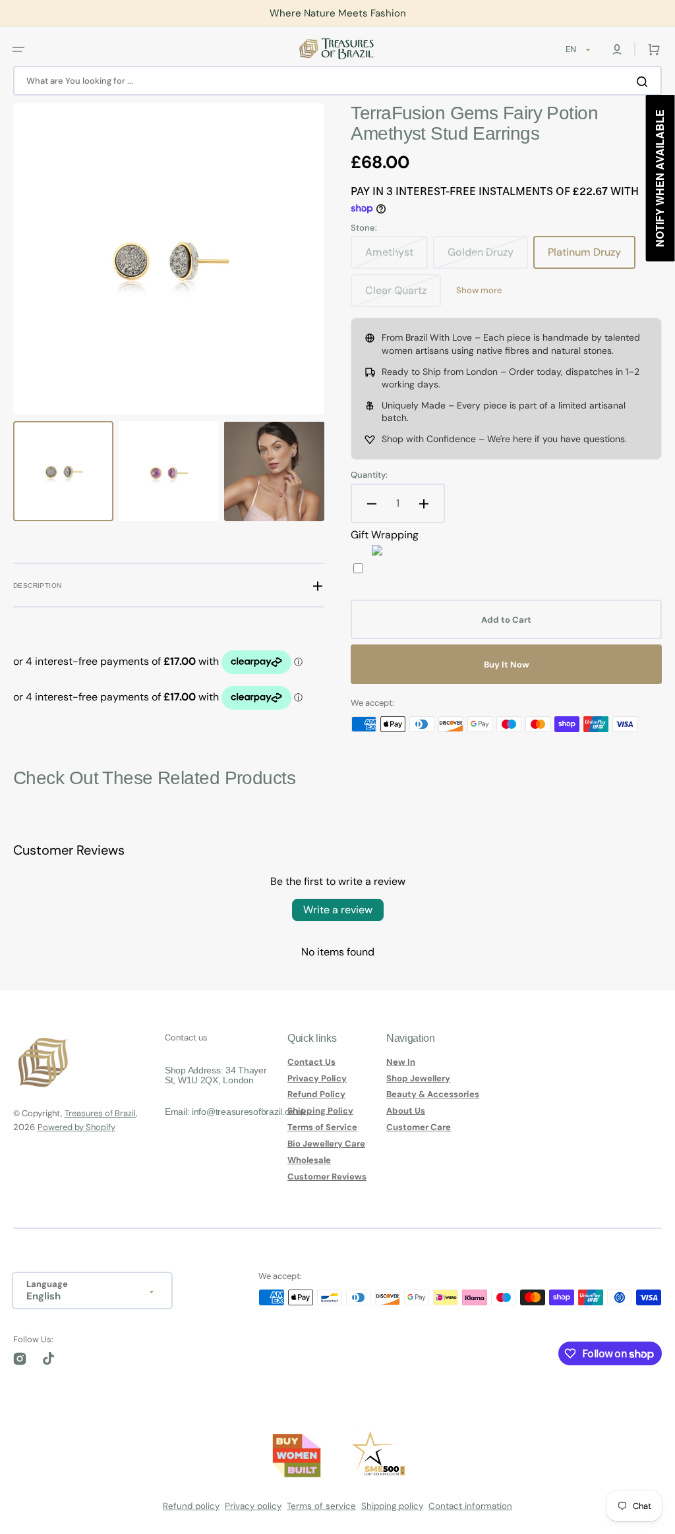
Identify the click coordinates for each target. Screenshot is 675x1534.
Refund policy (191, 1506)
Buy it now (506, 664)
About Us (405, 1110)
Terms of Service (322, 1127)
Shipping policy (392, 1506)
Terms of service (321, 1506)
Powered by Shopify (76, 1127)
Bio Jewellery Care (326, 1143)
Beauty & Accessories (432, 1094)
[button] (18, 48)
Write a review (337, 910)
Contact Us (311, 1062)
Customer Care (418, 1127)
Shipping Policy (320, 1110)
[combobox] (337, 81)
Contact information (470, 1506)
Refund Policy (316, 1094)
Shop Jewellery (418, 1078)
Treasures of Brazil (100, 1113)
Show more (479, 290)
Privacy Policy (317, 1078)
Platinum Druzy (591, 257)
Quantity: (369, 475)
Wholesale (309, 1160)
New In (400, 1062)
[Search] (645, 81)
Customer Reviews (327, 1176)
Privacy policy (253, 1506)
